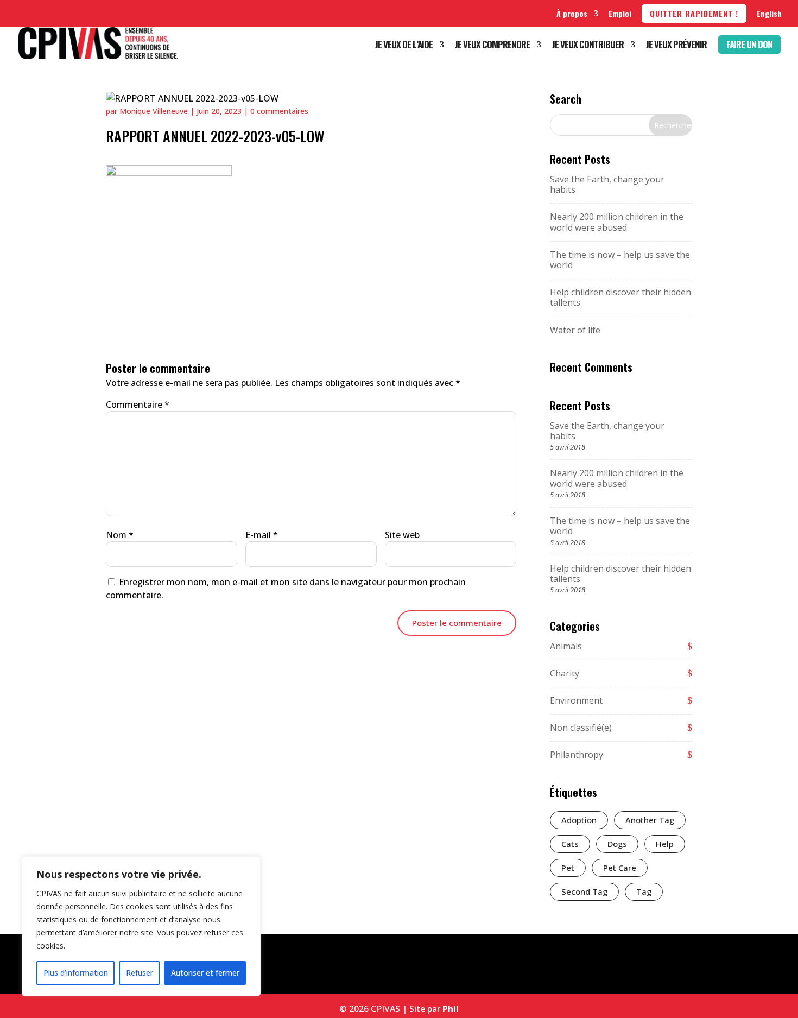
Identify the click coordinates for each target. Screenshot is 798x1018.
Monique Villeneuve (153, 111)
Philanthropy (576, 755)
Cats (570, 843)
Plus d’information (75, 973)
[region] (141, 926)
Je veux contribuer (588, 46)
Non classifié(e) (581, 728)
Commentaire (137, 404)
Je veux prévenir (676, 46)
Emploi (620, 13)
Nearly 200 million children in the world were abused (616, 222)
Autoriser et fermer (205, 973)
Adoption (579, 819)
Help (665, 843)
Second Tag (584, 891)
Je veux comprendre (492, 46)
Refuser (139, 973)
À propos (571, 13)
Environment (576, 700)
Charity (564, 673)
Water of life (575, 330)
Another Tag (649, 819)
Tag (643, 891)
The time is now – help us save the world (620, 260)
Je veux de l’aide (404, 46)
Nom (120, 535)
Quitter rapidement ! (694, 13)
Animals (566, 646)
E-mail (261, 535)
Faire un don (749, 44)
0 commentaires (279, 111)
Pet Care (619, 867)
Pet (567, 867)
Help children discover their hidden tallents (620, 297)
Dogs (617, 843)
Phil (450, 1009)
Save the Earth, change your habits (607, 184)
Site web (402, 535)
